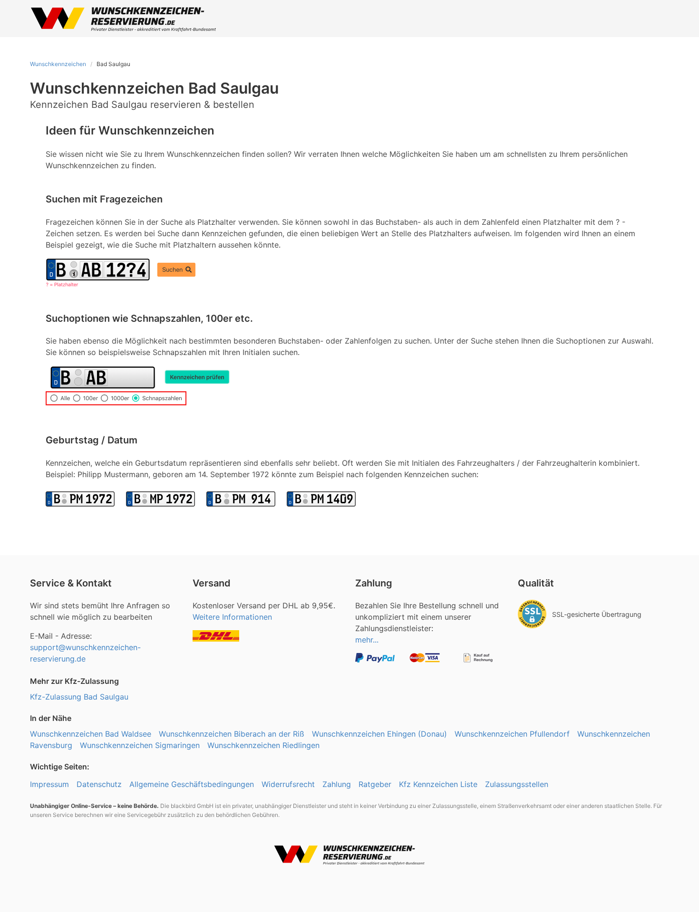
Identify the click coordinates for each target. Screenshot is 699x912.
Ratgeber (375, 784)
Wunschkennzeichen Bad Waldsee (90, 734)
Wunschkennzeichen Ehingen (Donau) (379, 734)
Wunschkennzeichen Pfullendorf (512, 734)
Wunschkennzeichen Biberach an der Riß (231, 734)
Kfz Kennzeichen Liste (438, 784)
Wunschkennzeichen (58, 63)
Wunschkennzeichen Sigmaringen (140, 745)
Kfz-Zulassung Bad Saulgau (79, 696)
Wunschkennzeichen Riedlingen (263, 745)
